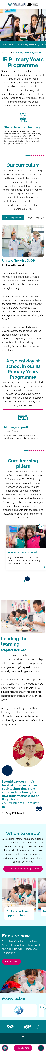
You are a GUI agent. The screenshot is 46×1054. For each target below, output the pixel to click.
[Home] (23, 4)
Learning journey (10, 52)
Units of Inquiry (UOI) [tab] (13, 218)
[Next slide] (43, 1007)
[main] (23, 531)
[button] (5, 1048)
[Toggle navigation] (41, 1048)
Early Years (7, 44)
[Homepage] (5, 52)
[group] (19, 1010)
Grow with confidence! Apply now (23, 868)
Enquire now (23, 1048)
